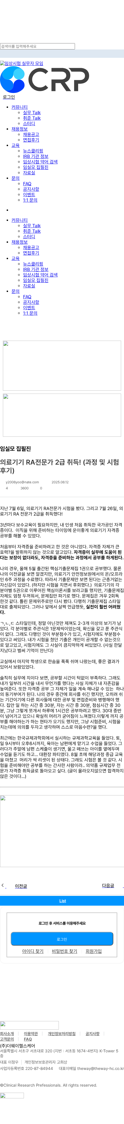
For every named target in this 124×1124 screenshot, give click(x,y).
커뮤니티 (20, 220)
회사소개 (7, 1033)
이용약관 (31, 1033)
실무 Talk (32, 225)
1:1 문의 (30, 313)
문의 (16, 291)
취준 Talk (32, 231)
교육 (16, 258)
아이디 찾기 (33, 951)
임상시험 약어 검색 (40, 275)
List (62, 900)
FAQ (27, 296)
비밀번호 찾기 (64, 951)
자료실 (29, 286)
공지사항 (31, 302)
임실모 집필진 (35, 280)
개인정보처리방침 (62, 1033)
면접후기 (31, 253)
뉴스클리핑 (33, 264)
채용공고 (31, 247)
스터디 (29, 236)
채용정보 (20, 242)
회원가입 (94, 951)
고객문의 (7, 1039)
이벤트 (29, 307)
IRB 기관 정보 (35, 269)
